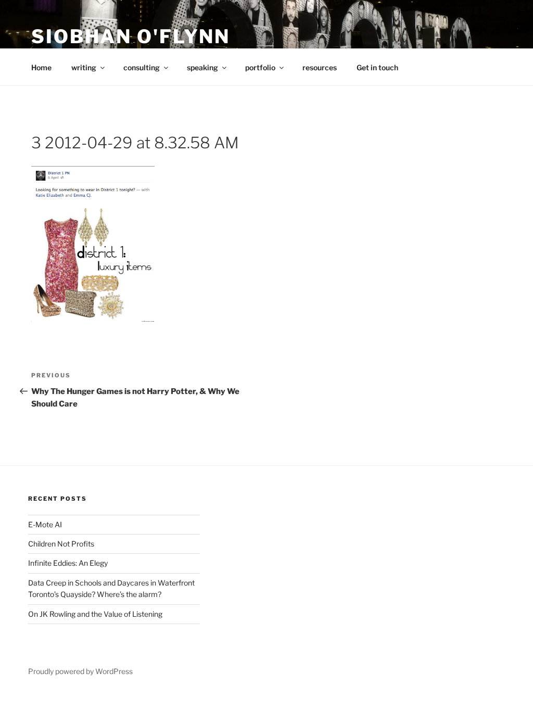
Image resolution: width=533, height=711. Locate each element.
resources (319, 67)
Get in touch (377, 67)
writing (83, 67)
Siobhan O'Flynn (130, 36)
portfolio (260, 67)
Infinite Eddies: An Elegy (68, 562)
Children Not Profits (61, 543)
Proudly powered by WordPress (80, 671)
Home (41, 67)
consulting (141, 67)
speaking (202, 67)
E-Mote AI (45, 524)
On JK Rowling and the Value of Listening (95, 614)
